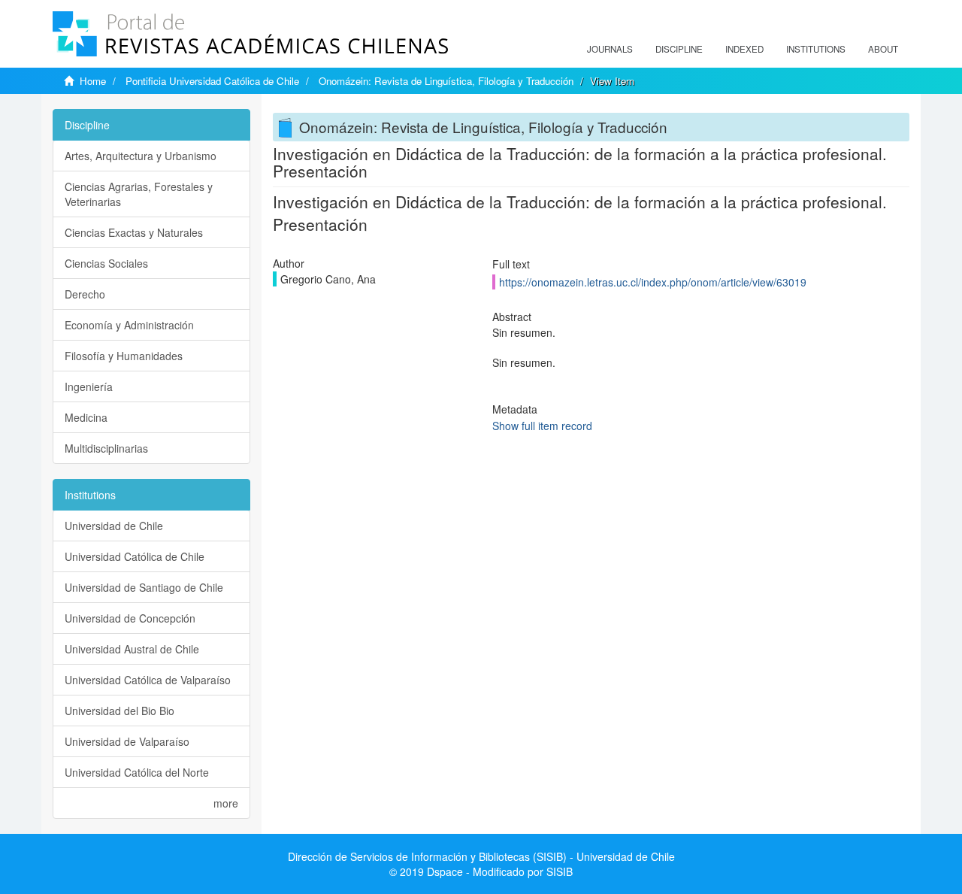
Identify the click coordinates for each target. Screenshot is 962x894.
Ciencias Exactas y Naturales (134, 232)
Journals (610, 49)
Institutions (816, 49)
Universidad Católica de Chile (134, 556)
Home (93, 81)
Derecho (85, 294)
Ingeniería (89, 386)
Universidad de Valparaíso (127, 741)
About (883, 49)
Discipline (679, 49)
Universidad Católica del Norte (137, 772)
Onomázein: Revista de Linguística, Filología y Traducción (446, 81)
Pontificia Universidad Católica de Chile (212, 81)
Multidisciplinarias (106, 448)
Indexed (744, 49)
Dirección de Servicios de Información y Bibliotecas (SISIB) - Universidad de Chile (481, 856)
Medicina (86, 417)
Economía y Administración (129, 324)
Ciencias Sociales (106, 263)
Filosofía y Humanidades (124, 355)
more (225, 803)
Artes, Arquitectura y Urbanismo (140, 155)
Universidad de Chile (114, 525)
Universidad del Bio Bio (119, 710)
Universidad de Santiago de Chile (144, 587)
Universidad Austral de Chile (132, 648)
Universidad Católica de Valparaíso (148, 679)
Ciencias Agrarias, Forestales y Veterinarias (139, 194)
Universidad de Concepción (130, 618)
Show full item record (542, 425)
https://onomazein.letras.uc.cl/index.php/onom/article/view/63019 (652, 281)
